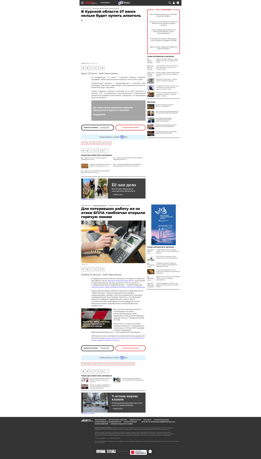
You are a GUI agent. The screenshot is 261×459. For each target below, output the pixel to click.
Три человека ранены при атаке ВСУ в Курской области (163, 15)
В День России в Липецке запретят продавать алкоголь (94, 158)
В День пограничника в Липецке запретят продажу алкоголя (100, 165)
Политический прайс (101, 424)
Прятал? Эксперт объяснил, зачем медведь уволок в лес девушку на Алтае (167, 60)
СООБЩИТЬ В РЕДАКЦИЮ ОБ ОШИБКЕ (122, 424)
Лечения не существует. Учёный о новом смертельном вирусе (166, 80)
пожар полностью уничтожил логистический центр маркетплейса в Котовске (117, 339)
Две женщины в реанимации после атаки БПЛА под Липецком (133, 379)
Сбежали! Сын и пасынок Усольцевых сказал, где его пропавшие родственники (168, 278)
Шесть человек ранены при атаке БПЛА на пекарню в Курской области (100, 380)
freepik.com (85, 264)
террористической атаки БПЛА (120, 281)
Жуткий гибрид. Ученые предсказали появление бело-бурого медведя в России (168, 74)
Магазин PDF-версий (130, 422)
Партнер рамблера (123, 451)
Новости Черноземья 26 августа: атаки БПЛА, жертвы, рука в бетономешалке (163, 31)
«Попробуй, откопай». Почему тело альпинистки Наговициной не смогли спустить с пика (167, 87)
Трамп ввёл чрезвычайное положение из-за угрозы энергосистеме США (163, 120)
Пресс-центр (147, 420)
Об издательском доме (161, 420)
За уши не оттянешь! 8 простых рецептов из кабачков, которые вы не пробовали (168, 271)
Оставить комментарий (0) (130, 127)
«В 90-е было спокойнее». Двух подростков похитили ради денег (167, 257)
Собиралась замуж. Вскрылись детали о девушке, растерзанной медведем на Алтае (166, 264)
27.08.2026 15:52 (86, 205)
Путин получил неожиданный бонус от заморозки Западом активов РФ (167, 112)
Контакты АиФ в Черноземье (118, 420)
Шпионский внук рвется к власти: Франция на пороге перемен (166, 125)
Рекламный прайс (100, 420)
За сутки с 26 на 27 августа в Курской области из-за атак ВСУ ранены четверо (164, 23)
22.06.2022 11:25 (86, 8)
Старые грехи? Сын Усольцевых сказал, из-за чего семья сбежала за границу (167, 251)
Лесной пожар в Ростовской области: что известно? (164, 105)
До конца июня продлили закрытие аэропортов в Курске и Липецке (113, 108)
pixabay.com (94, 63)
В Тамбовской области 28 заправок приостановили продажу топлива (163, 39)
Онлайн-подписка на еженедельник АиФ (108, 422)
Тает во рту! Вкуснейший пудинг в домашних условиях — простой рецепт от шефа (167, 94)
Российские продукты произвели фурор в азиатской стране (166, 132)
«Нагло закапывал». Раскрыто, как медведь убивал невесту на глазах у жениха (167, 285)
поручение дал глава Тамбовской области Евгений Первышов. (118, 287)
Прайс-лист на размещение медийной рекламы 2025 (158, 422)
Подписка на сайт (135, 420)
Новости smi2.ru (88, 199)
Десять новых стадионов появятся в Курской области (163, 48)
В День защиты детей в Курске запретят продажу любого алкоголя (95, 171)
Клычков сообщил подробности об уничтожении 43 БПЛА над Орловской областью (100, 386)
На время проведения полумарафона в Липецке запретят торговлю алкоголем (127, 165)
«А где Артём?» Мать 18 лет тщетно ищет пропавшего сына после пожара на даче (167, 67)
